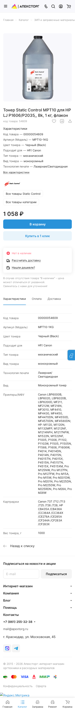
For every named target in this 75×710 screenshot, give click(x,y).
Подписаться (56, 574)
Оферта (41, 686)
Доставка (54, 298)
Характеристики (14, 298)
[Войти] (61, 6)
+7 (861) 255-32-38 (17, 622)
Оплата (37, 298)
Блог (7, 600)
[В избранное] (54, 121)
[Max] (7, 648)
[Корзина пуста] (69, 6)
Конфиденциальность (18, 686)
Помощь (10, 608)
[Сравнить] (62, 121)
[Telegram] (16, 648)
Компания (11, 593)
